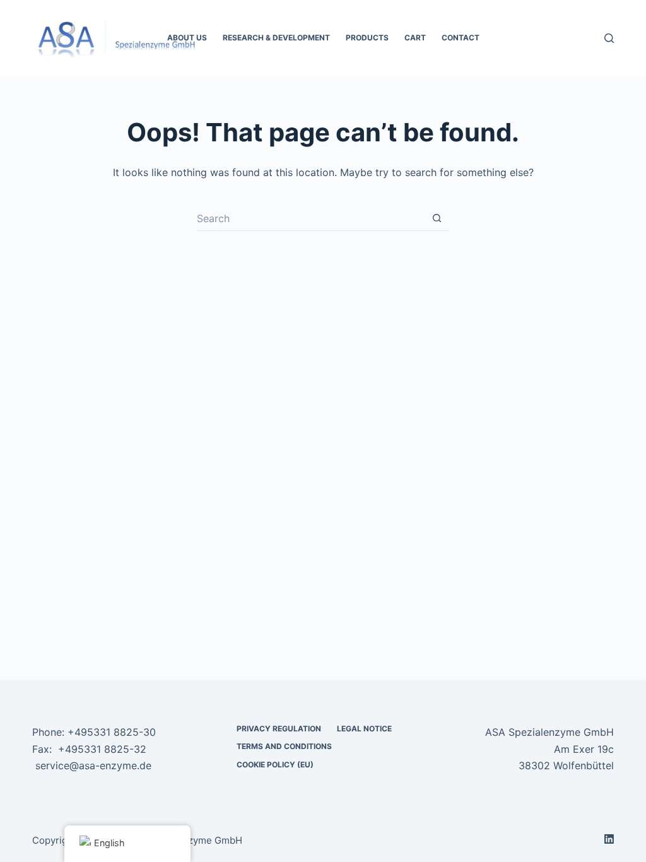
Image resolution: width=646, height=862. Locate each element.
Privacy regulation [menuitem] (279, 728)
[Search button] (436, 218)
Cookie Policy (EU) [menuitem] (275, 764)
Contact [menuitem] (460, 37)
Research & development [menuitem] (276, 37)
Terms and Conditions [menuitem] (284, 746)
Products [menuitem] (367, 37)
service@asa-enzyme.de (93, 765)
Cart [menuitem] (415, 37)
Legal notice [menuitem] (364, 728)
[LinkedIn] (609, 839)
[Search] (609, 38)
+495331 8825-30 (112, 732)
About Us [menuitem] (187, 37)
